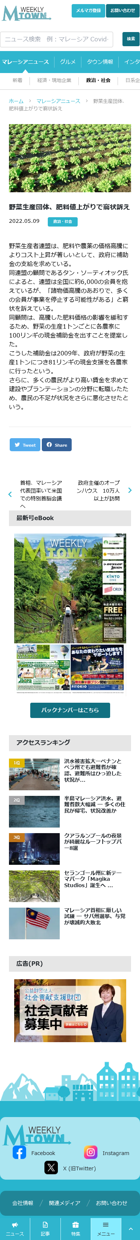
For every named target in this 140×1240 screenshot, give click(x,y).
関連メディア (64, 1203)
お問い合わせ (123, 10)
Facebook (43, 1153)
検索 (131, 39)
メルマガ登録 (88, 10)
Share (60, 445)
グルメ (68, 62)
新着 (17, 80)
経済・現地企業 (54, 80)
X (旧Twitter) (79, 1168)
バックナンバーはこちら (70, 710)
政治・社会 (98, 80)
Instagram (116, 1153)
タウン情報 (100, 62)
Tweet (28, 445)
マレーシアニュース (25, 62)
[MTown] (26, 13)
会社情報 (22, 1203)
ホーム (16, 101)
